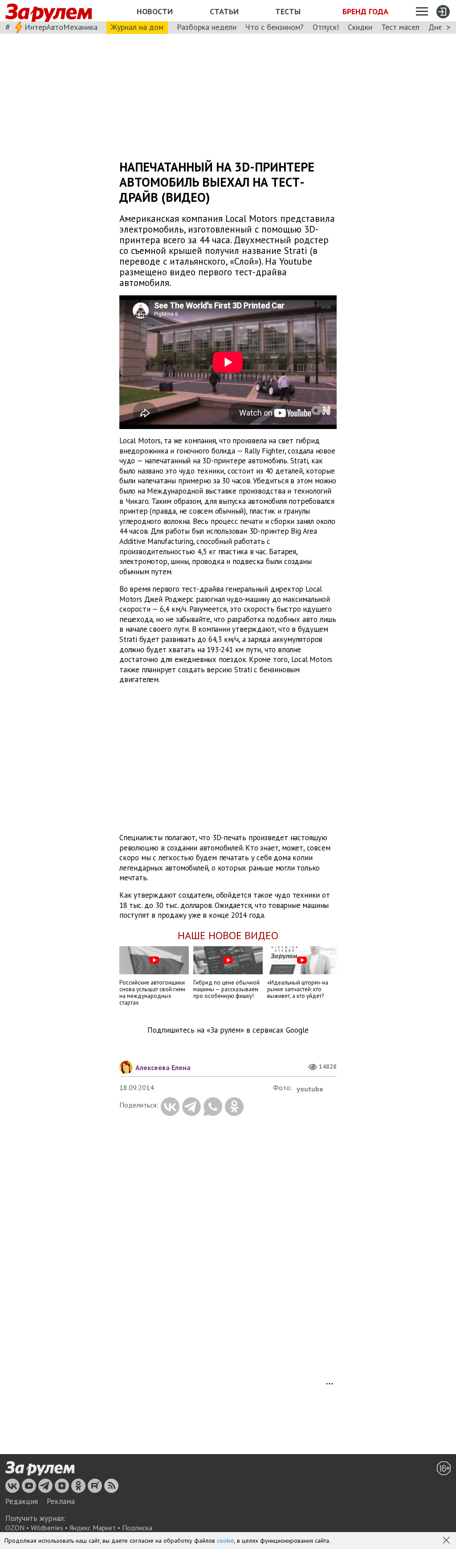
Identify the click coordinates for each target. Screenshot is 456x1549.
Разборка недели (206, 27)
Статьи (224, 11)
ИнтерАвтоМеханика (61, 27)
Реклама (61, 1501)
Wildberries (47, 1527)
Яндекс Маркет (92, 1527)
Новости (155, 11)
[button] (447, 1541)
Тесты (288, 11)
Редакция (21, 1501)
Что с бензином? (274, 27)
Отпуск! (326, 27)
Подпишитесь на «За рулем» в (228, 1030)
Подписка (137, 1527)
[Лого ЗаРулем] (48, 11)
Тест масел (400, 27)
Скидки (360, 27)
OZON (14, 1527)
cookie (225, 1541)
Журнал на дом (137, 27)
